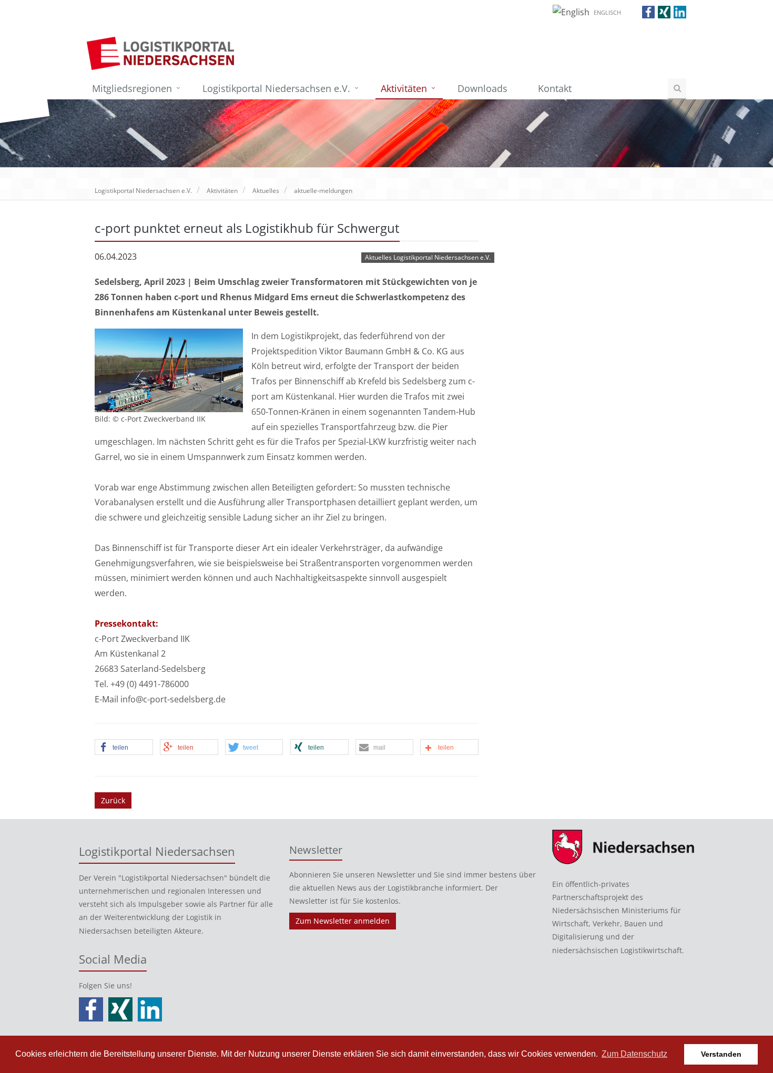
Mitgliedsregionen (132, 88)
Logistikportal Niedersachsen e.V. (276, 88)
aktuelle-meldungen (323, 190)
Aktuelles (265, 190)
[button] (123, 747)
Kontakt (555, 88)
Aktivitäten (404, 88)
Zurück (113, 800)
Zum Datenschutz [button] (634, 1053)
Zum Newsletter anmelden (343, 921)
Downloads (482, 88)
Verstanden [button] (721, 1054)
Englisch (607, 12)
